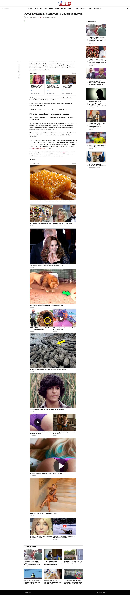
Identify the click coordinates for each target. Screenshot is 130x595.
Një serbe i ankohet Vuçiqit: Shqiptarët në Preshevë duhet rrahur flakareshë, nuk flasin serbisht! (32, 564)
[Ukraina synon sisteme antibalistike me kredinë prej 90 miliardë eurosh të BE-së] (53, 554)
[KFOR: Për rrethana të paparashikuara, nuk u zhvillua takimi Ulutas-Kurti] (96, 156)
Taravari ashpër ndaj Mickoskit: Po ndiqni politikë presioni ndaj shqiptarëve (97, 83)
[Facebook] (19, 65)
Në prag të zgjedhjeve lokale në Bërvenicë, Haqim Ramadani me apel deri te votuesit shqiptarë (97, 125)
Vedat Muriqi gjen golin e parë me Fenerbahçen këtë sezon (97, 146)
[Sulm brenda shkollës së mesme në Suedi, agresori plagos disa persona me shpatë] (33, 574)
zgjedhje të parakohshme (38, 148)
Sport (46, 8)
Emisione (90, 8)
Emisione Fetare (98, 8)
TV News (30, 17)
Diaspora (63, 8)
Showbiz (57, 8)
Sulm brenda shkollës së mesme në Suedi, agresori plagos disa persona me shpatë (32, 582)
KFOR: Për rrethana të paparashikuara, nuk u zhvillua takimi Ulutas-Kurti (97, 165)
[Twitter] (19, 68)
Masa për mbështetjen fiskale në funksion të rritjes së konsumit (73, 562)
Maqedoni (30, 8)
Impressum (99, 592)
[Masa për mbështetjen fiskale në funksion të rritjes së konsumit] (73, 554)
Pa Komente (47, 17)
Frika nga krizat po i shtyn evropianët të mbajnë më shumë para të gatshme (53, 582)
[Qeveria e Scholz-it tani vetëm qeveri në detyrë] (53, 39)
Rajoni (36, 8)
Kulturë (51, 8)
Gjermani (62, 152)
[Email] (19, 78)
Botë (41, 8)
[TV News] (65, 3)
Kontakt (104, 592)
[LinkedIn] (19, 71)
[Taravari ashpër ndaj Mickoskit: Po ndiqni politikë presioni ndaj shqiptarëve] (96, 73)
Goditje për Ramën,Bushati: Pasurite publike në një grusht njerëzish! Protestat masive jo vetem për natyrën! (97, 61)
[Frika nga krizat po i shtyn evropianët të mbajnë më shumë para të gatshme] (53, 574)
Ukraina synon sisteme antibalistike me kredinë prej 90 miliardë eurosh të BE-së (53, 563)
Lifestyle (70, 8)
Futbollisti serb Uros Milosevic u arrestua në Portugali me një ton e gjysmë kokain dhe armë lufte (73, 582)
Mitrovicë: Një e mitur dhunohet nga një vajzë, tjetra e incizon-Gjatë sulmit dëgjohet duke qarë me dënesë (97, 104)
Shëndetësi (82, 8)
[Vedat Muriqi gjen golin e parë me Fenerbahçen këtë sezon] (96, 137)
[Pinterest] (19, 74)
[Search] (127, 8)
